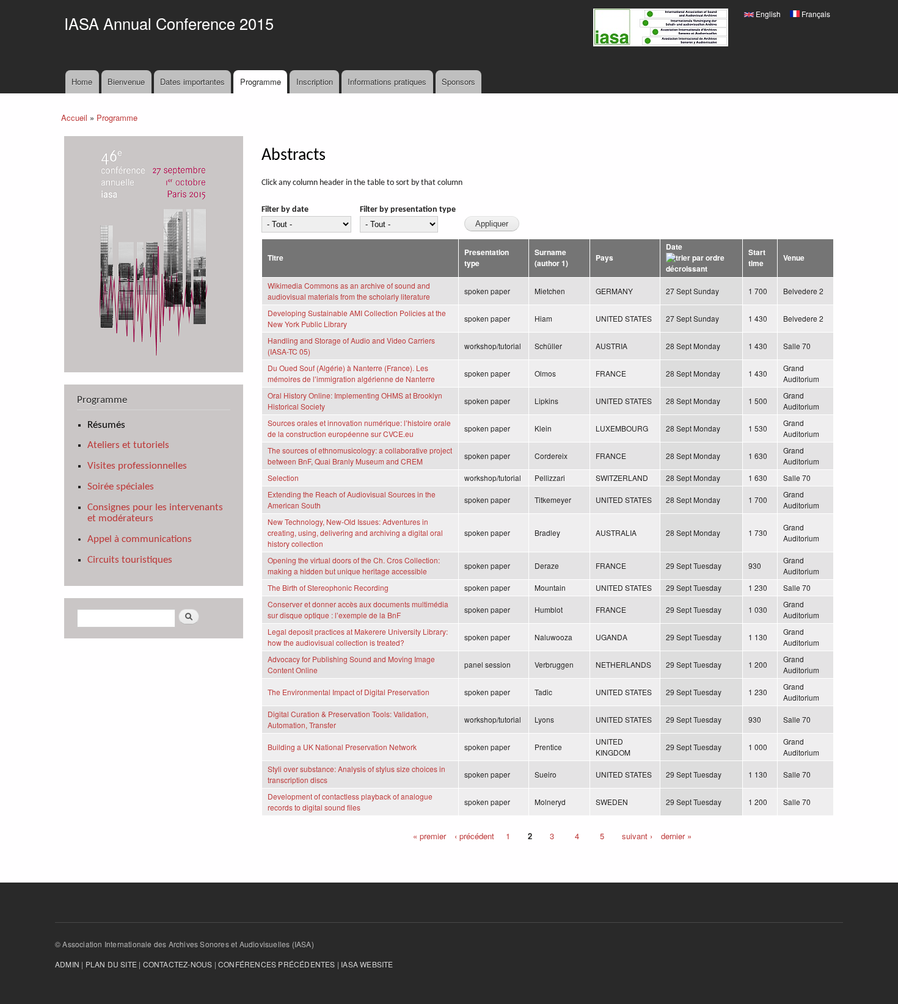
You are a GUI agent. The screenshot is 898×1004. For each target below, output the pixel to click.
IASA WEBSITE (367, 964)
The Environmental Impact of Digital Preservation (348, 692)
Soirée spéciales (120, 487)
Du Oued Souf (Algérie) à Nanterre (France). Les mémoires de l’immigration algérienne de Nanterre (351, 373)
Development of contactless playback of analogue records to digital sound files (350, 801)
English (767, 14)
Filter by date (284, 209)
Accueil (74, 117)
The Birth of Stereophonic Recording (328, 587)
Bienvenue (126, 81)
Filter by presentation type (408, 209)
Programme (260, 81)
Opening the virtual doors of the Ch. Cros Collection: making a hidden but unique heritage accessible (354, 565)
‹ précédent (474, 836)
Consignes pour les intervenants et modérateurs (155, 513)
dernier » (676, 836)
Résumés (106, 425)
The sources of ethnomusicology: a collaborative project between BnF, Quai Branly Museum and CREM (360, 455)
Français (815, 14)
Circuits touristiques (129, 560)
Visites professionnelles (137, 466)
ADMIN (67, 964)
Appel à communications (139, 539)
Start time (756, 258)
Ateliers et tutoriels (128, 445)
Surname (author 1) (551, 258)
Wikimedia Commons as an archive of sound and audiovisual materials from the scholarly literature (349, 291)
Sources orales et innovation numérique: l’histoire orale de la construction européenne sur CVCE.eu (359, 428)
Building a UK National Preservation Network (342, 747)
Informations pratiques (387, 81)
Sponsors (458, 81)
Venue (794, 258)
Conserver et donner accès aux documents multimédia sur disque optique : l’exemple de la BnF (358, 609)
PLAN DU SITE (111, 964)
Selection (283, 477)
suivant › (637, 836)
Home (81, 81)
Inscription (314, 81)
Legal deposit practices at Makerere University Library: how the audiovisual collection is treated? (358, 637)
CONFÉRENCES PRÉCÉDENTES (276, 964)
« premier (429, 836)
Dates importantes (192, 81)
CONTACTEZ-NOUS (178, 964)
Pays (604, 258)
